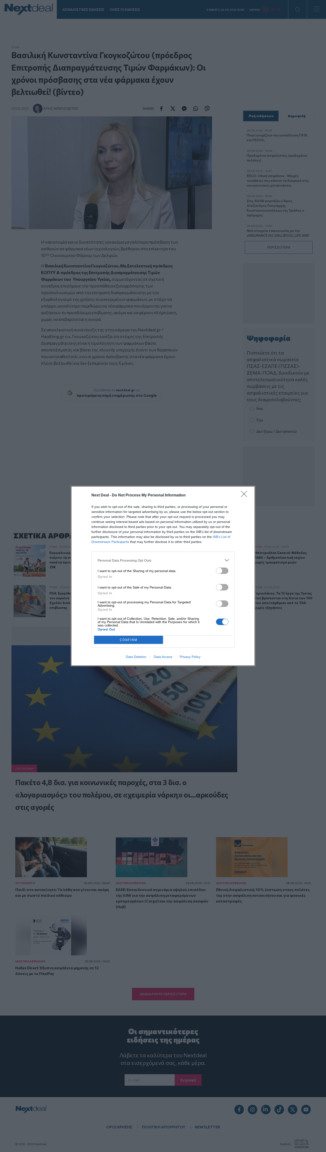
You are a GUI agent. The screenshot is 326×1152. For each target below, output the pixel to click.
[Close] (245, 495)
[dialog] (163, 576)
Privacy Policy (190, 657)
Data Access (163, 657)
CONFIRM (128, 640)
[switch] (222, 571)
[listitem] (163, 560)
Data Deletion (136, 657)
